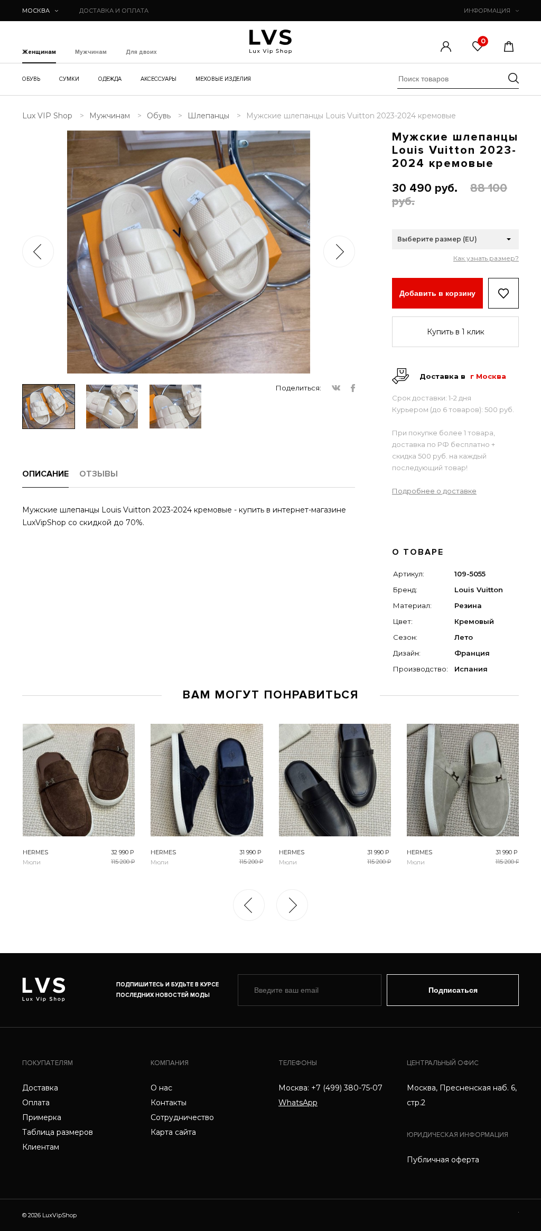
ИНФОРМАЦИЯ (487, 10)
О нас (161, 1088)
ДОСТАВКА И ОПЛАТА (113, 10)
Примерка (41, 1117)
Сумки (69, 79)
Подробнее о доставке (434, 491)
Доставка (40, 1088)
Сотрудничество (182, 1117)
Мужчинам (91, 52)
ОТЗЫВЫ (98, 474)
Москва (36, 10)
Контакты (168, 1102)
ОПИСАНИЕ (45, 474)
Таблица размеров (57, 1132)
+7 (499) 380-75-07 (347, 1088)
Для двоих (141, 52)
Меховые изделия (223, 79)
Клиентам (40, 1147)
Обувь (31, 79)
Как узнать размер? (486, 258)
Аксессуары (158, 79)
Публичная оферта (443, 1159)
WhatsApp (298, 1102)
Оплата (36, 1102)
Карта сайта (173, 1132)
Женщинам (39, 52)
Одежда (110, 79)
